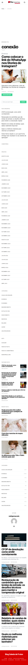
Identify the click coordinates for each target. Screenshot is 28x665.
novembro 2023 (6, 243)
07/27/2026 (5, 437)
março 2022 (5, 267)
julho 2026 (5, 160)
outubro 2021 (5, 279)
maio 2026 (4, 168)
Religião (4, 323)
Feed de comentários (8, 350)
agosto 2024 (5, 239)
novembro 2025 (6, 188)
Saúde (3, 327)
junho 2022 (5, 263)
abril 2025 (4, 211)
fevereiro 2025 (6, 215)
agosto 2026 (5, 156)
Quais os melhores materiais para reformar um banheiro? (13, 390)
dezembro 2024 (6, 223)
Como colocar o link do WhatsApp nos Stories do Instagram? (14, 61)
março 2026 (5, 176)
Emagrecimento (6, 307)
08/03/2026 (5, 415)
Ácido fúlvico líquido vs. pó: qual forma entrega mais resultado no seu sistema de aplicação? (14, 135)
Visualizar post (7, 94)
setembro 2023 (6, 251)
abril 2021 (4, 283)
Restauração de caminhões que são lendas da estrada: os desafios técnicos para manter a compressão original (13, 118)
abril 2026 (4, 172)
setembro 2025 (6, 196)
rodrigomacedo (14, 516)
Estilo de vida (6, 311)
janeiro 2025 (5, 219)
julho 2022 (5, 259)
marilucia (4, 91)
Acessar (4, 342)
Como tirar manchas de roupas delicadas (12, 434)
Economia (4, 303)
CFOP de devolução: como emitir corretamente (9, 365)
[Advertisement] (14, 25)
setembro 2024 (6, 235)
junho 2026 (5, 164)
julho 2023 (5, 255)
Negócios (4, 319)
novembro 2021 (6, 275)
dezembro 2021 (6, 271)
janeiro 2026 (5, 184)
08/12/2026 (5, 393)
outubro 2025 (6, 192)
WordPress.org (6, 354)
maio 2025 (4, 207)
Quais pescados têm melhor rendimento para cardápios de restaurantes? (12, 411)
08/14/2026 (5, 379)
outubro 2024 (6, 231)
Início (3, 8)
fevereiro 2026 (6, 180)
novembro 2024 (6, 227)
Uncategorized (6, 331)
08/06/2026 (5, 400)
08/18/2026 (5, 368)
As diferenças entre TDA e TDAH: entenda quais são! (13, 456)
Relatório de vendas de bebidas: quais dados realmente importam (8, 384)
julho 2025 (5, 199)
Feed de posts (6, 346)
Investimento (5, 315)
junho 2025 (5, 203)
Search (23, 101)
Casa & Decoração (7, 295)
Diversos (5, 54)
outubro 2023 (6, 247)
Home (5, 658)
